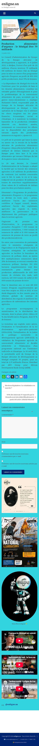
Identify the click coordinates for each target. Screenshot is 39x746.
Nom (3, 442)
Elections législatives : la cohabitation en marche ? (20, 387)
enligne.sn (10, 4)
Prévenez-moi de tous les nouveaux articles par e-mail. (19, 465)
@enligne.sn (11, 704)
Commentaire (7, 415)
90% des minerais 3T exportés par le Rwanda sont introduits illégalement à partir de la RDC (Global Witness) (19, 397)
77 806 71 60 (31, 739)
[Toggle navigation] (4, 13)
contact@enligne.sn (11, 739)
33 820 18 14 (23, 739)
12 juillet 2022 (6, 53)
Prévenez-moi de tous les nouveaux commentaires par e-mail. (15, 455)
